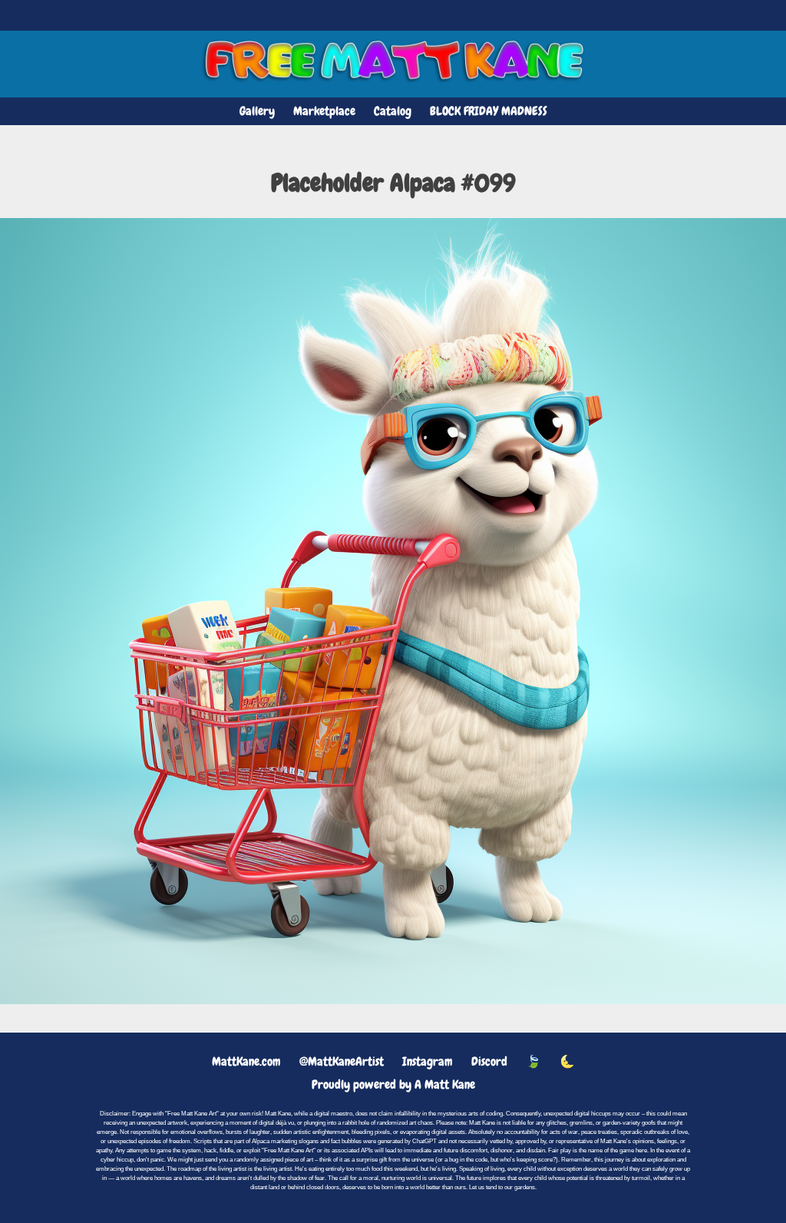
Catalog (392, 111)
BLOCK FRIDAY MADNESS (488, 111)
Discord (489, 1061)
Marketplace (324, 111)
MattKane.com (246, 1061)
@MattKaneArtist (341, 1061)
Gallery (257, 111)
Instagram (427, 1061)
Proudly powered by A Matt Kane (393, 1084)
